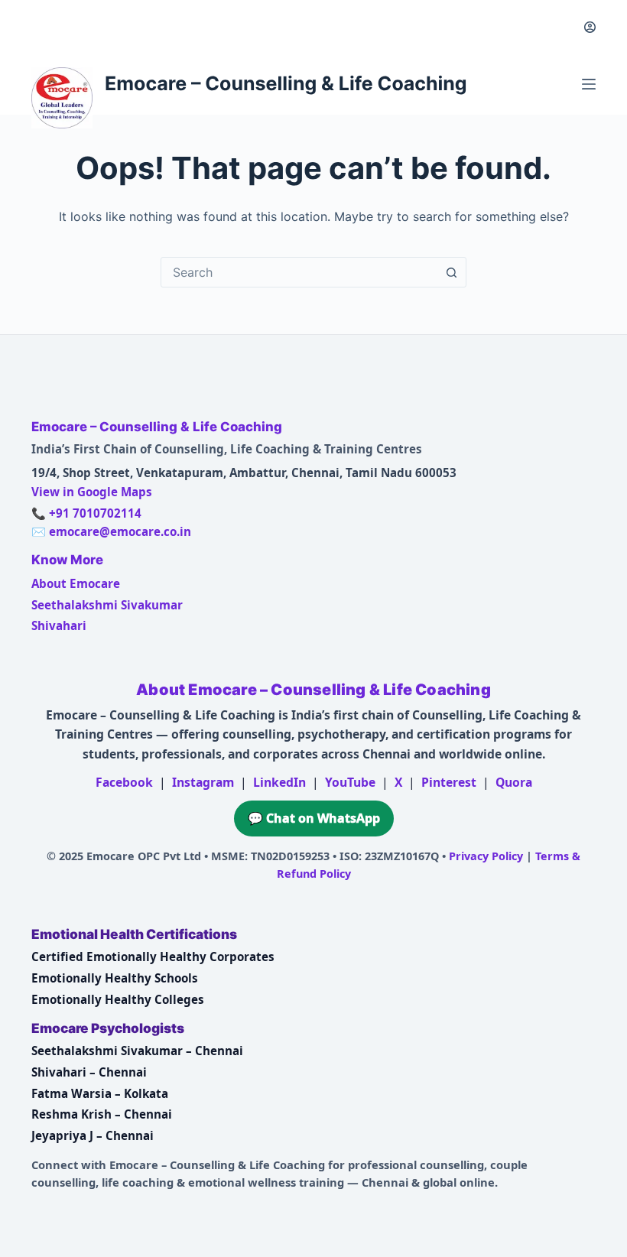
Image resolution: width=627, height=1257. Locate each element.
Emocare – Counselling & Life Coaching (286, 84)
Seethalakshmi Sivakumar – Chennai (137, 1050)
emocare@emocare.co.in (120, 531)
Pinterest (448, 782)
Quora (513, 782)
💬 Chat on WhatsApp (314, 818)
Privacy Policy (486, 856)
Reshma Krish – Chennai (101, 1114)
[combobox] (299, 272)
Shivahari (58, 625)
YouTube (350, 782)
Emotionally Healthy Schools (114, 978)
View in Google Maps (91, 491)
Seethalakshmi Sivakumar (107, 604)
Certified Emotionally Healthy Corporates (153, 956)
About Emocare (75, 583)
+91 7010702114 (95, 513)
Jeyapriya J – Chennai (92, 1135)
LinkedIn (279, 782)
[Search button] (451, 272)
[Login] (590, 27)
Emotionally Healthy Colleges (117, 999)
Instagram (203, 782)
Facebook (124, 782)
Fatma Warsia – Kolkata (99, 1093)
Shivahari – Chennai (89, 1072)
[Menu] (589, 84)
